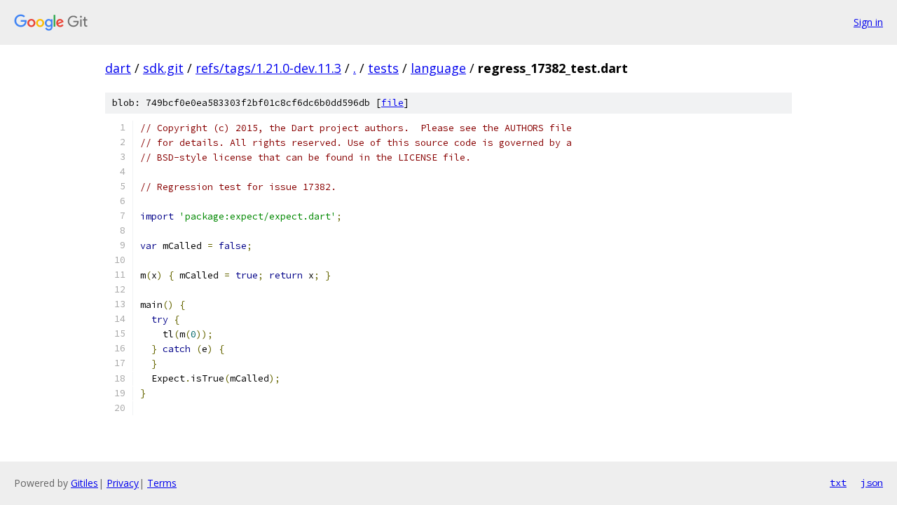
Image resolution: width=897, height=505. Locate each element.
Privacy (123, 483)
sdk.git (163, 68)
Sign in (868, 22)
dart (118, 68)
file (392, 103)
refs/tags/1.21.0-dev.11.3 (268, 68)
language (438, 68)
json (872, 482)
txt (838, 482)
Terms (162, 483)
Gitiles (84, 483)
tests (383, 68)
